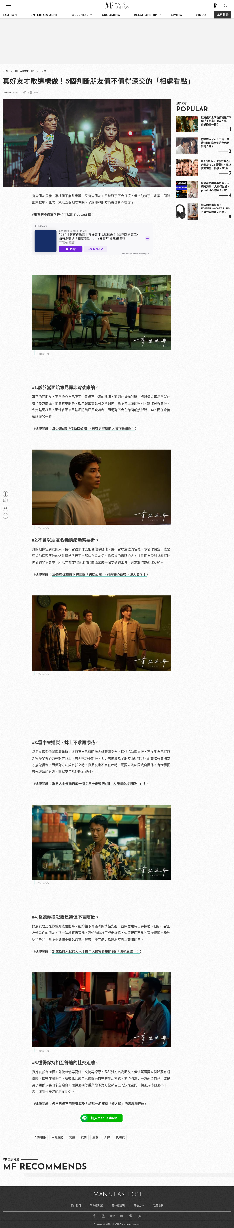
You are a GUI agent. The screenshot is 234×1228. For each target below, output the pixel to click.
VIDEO (201, 15)
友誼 (72, 1137)
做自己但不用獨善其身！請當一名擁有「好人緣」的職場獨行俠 (98, 1104)
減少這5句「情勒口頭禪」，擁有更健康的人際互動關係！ (93, 429)
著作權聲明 (118, 1205)
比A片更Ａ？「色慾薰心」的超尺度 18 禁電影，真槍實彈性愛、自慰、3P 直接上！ (216, 165)
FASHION (10, 15)
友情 (84, 1137)
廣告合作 (139, 1205)
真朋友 (120, 1137)
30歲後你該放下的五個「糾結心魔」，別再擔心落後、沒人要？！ (99, 574)
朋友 (95, 1137)
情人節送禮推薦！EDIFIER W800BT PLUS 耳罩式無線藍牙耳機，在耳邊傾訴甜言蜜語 (215, 208)
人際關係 (40, 1137)
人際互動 (57, 1137)
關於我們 (76, 1205)
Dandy (7, 92)
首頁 (5, 71)
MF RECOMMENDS (45, 1167)
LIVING (176, 15)
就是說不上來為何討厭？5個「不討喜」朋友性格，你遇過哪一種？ (216, 121)
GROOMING (111, 15)
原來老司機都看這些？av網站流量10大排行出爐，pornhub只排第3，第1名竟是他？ (215, 187)
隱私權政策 (96, 1205)
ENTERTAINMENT (44, 15)
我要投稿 (158, 1205)
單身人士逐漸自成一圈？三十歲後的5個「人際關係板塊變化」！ (99, 784)
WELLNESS (79, 15)
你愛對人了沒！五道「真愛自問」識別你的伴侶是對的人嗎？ (215, 143)
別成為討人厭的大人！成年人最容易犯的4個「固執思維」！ (95, 951)
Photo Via (43, 353)
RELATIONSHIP (145, 15)
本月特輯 (223, 15)
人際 (43, 71)
